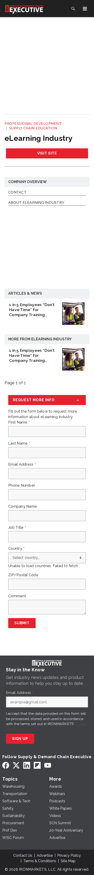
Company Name (22, 506)
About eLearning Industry (36, 203)
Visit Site (47, 153)
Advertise (45, 855)
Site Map (68, 861)
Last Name (19, 443)
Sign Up (20, 738)
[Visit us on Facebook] (5, 765)
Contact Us (22, 855)
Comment (17, 596)
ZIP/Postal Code (23, 575)
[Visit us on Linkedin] (26, 765)
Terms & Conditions (39, 861)
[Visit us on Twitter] (16, 765)
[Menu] (84, 8)
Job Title (17, 527)
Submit (21, 623)
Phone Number (21, 485)
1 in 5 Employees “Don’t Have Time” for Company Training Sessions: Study (32, 309)
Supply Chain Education (33, 128)
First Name (19, 422)
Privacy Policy (69, 855)
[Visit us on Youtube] (47, 765)
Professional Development (33, 124)
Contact (17, 193)
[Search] (73, 8)
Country (16, 548)
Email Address (22, 464)
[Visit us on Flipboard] (37, 765)
